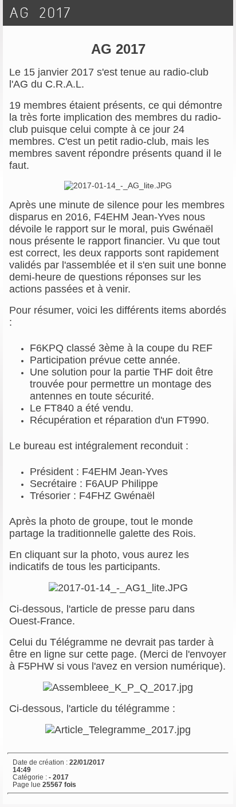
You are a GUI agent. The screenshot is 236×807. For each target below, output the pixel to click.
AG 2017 (41, 13)
